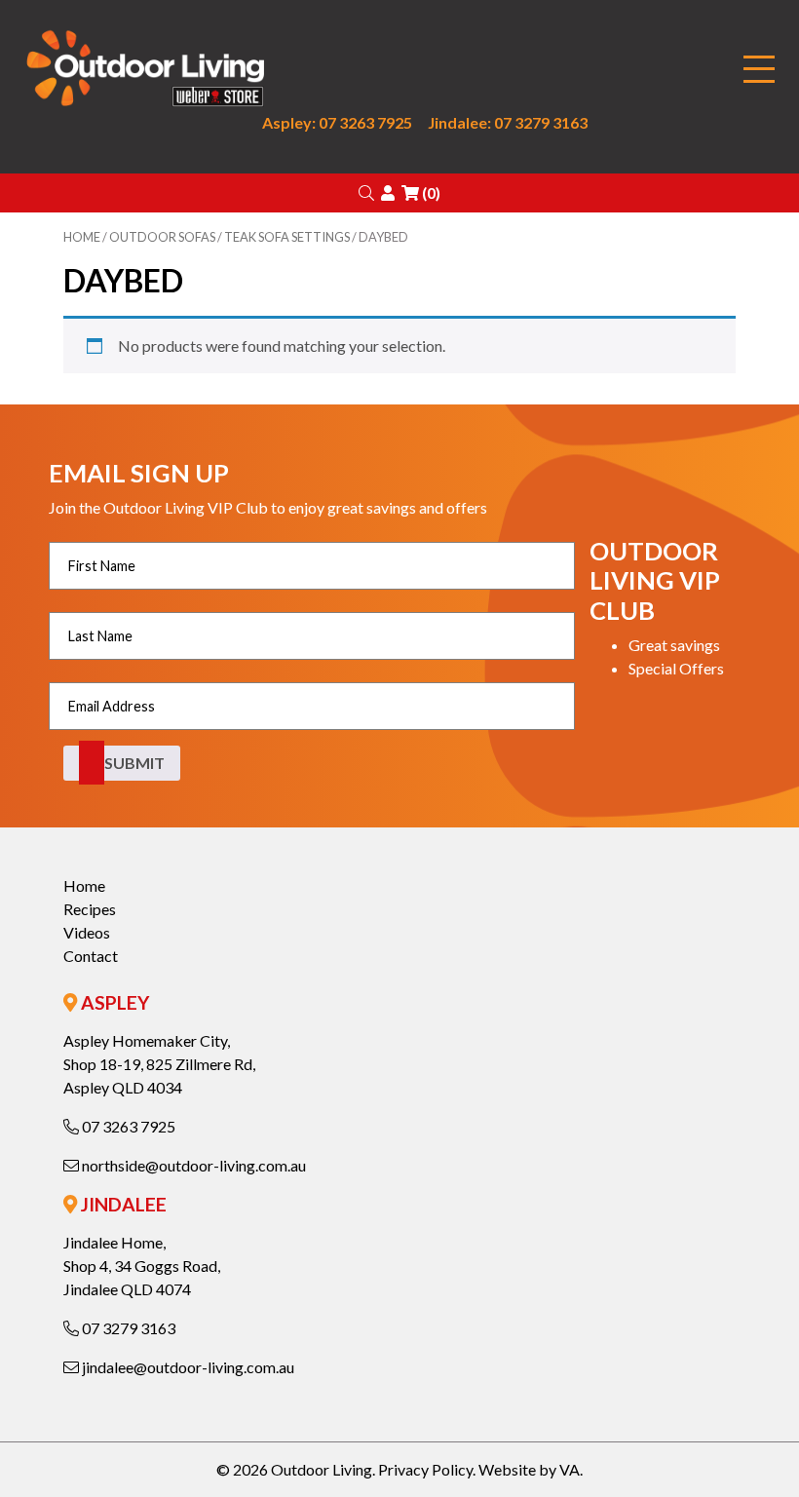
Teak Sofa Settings (287, 237)
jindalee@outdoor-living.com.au (186, 1367)
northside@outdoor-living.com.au (192, 1165)
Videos (86, 932)
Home (81, 237)
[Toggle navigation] (759, 70)
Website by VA (529, 1469)
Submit (134, 762)
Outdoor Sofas (162, 237)
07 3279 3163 (127, 1328)
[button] (366, 192)
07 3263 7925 (127, 1126)
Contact (90, 955)
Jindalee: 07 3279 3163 (508, 122)
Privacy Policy (425, 1469)
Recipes (89, 909)
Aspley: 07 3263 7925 (337, 122)
